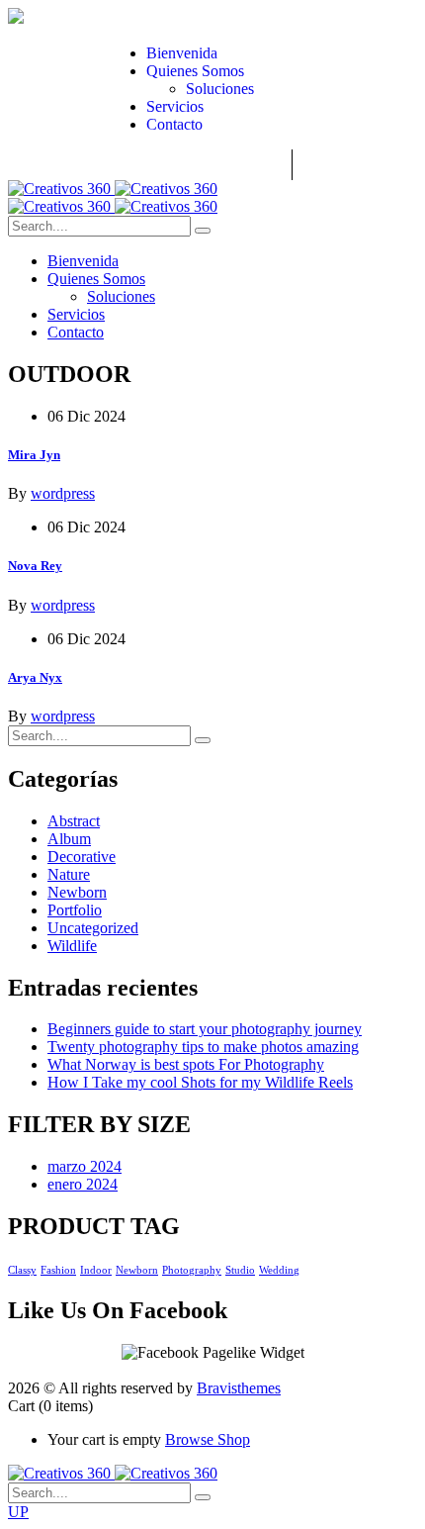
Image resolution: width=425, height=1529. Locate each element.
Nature (68, 874)
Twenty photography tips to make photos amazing (203, 1046)
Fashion (58, 1270)
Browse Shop (207, 1439)
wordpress (63, 493)
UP (18, 1511)
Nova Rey (35, 565)
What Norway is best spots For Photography (185, 1064)
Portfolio (74, 910)
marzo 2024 (84, 1166)
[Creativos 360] (112, 188)
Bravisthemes (239, 1388)
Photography (191, 1270)
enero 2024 (82, 1184)
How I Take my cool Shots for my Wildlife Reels (200, 1082)
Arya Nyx (35, 677)
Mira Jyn (34, 454)
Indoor (96, 1270)
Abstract (73, 820)
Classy (22, 1270)
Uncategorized (92, 927)
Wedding (279, 1270)
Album (69, 838)
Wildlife (72, 945)
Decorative (81, 856)
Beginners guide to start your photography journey (204, 1028)
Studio (240, 1270)
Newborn (77, 892)
